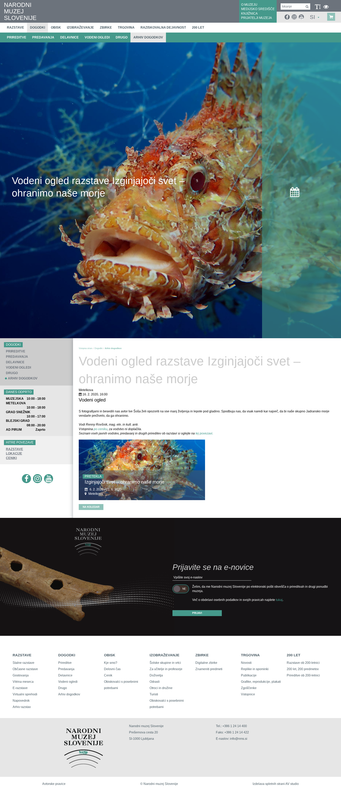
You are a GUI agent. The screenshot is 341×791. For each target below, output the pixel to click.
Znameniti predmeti (208, 669)
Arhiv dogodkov (148, 37)
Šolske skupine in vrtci (165, 662)
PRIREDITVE (16, 37)
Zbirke (106, 27)
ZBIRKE (202, 655)
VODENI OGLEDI (97, 37)
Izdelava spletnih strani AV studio (276, 783)
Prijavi (197, 613)
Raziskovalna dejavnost (163, 27)
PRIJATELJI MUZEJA (256, 18)
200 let (198, 27)
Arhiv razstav (22, 707)
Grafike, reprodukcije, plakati (261, 681)
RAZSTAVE (14, 449)
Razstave (15, 27)
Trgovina (126, 27)
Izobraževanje (80, 27)
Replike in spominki (255, 669)
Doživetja (156, 675)
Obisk (56, 27)
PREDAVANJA (43, 37)
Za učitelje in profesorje (166, 669)
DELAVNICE (69, 37)
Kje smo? (110, 662)
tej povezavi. (204, 433)
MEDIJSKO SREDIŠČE (258, 9)
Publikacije (249, 675)
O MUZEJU (249, 4)
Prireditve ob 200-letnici (303, 675)
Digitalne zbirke (206, 662)
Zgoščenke (249, 688)
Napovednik (21, 700)
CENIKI (11, 458)
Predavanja (66, 669)
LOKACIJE (14, 453)
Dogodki (37, 27)
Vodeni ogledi (68, 681)
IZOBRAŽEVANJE (164, 655)
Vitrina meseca (23, 681)
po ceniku (100, 429)
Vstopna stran (85, 348)
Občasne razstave (25, 669)
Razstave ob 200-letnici (303, 662)
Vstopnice (248, 694)
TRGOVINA (250, 655)
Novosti (246, 662)
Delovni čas (112, 669)
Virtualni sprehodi (25, 694)
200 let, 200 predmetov (303, 669)
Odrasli (155, 681)
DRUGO (121, 37)
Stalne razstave (23, 662)
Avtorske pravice (54, 783)
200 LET (293, 655)
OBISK (109, 655)
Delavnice (65, 675)
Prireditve (65, 662)
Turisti (154, 694)
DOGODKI (66, 655)
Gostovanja (21, 675)
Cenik (108, 675)
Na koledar (91, 506)
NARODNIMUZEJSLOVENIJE (20, 11)
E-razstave (20, 688)
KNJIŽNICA (249, 13)
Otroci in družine (161, 688)
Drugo (62, 688)
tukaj (279, 599)
